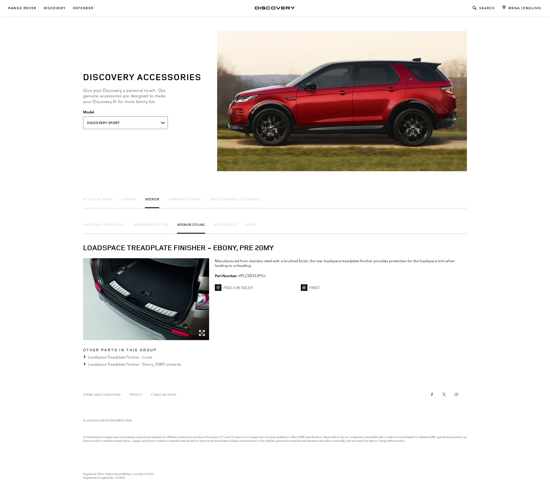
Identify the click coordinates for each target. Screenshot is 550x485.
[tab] (98, 199)
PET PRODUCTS (225, 224)
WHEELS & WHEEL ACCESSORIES (235, 199)
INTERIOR (152, 199)
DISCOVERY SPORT (103, 123)
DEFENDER (83, 8)
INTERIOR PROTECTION (150, 224)
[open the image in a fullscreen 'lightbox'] (146, 299)
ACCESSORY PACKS (98, 199)
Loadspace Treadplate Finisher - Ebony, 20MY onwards (134, 363)
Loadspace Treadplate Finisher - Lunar (120, 356)
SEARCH (487, 8)
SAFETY (251, 224)
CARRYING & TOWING (184, 199)
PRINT (314, 287)
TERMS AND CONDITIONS (102, 394)
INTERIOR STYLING (191, 224)
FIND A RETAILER (238, 287)
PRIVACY (136, 394)
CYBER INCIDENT (163, 394)
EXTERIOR (128, 199)
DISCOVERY (55, 8)
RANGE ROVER (22, 8)
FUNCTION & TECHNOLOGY (104, 224)
